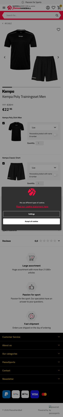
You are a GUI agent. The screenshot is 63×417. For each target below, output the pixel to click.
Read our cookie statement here (32, 206)
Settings (31, 214)
